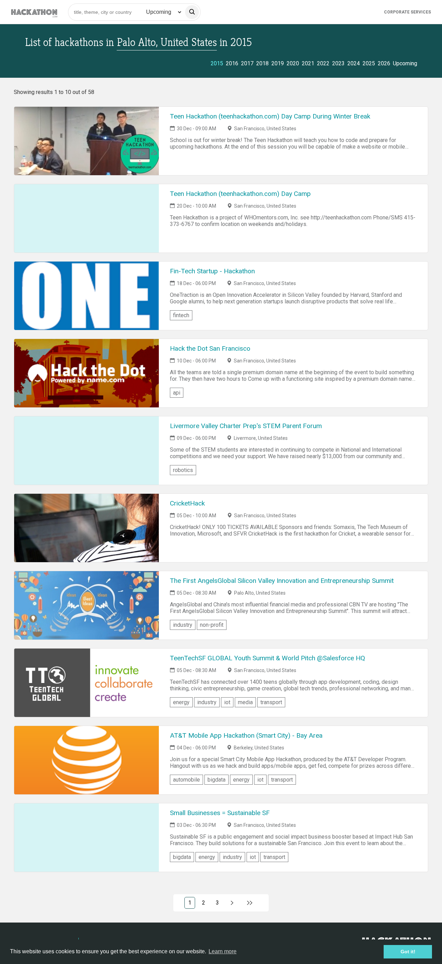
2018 (262, 63)
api (176, 392)
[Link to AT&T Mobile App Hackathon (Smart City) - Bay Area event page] (86, 760)
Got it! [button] (408, 951)
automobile (186, 779)
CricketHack (187, 503)
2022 (323, 63)
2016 (232, 63)
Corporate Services (407, 12)
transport (271, 702)
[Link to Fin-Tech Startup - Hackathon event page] (86, 296)
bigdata (216, 779)
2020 (293, 63)
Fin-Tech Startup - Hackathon (212, 271)
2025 (369, 63)
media (245, 702)
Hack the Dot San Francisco (210, 348)
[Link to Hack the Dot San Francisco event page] (86, 373)
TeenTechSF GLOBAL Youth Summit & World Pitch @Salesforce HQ (267, 658)
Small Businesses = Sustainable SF (220, 813)
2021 (308, 63)
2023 (338, 63)
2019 (277, 63)
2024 (353, 63)
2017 (247, 63)
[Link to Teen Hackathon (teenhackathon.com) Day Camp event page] (86, 218)
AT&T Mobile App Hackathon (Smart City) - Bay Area (246, 735)
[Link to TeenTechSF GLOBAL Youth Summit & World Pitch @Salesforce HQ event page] (86, 683)
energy (181, 702)
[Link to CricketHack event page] (86, 528)
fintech (181, 315)
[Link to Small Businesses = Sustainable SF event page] (86, 837)
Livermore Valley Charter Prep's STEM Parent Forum (246, 426)
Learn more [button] (223, 951)
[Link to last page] (250, 903)
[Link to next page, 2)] (232, 903)
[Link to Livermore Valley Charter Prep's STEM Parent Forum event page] (86, 450)
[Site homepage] (34, 12)
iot (227, 702)
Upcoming (405, 63)
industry (182, 625)
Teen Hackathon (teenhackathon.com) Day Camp (240, 194)
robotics (183, 470)
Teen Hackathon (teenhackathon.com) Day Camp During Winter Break (270, 116)
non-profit (211, 625)
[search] (192, 12)
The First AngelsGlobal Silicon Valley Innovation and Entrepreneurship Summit (282, 581)
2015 (217, 63)
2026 (384, 63)
